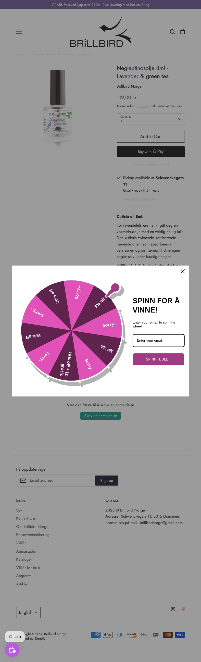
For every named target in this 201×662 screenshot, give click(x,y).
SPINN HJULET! (158, 359)
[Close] (183, 271)
